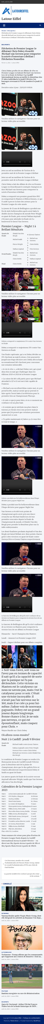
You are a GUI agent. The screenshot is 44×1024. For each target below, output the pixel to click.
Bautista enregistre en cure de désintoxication (20, 993)
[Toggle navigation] (4, 25)
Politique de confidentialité (31, 1018)
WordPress (37, 1021)
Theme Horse (14, 1021)
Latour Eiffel (11, 19)
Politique (5, 991)
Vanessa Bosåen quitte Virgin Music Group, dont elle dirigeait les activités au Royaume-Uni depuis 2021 (22, 918)
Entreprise (5, 913)
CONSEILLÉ (7, 884)
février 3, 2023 (6, 63)
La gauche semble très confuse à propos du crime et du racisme (21, 875)
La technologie (6, 952)
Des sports (6, 45)
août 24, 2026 (6, 920)
